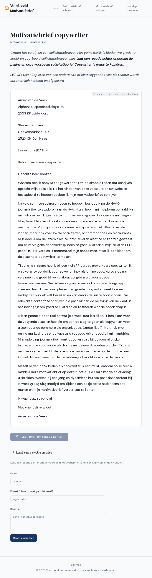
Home (54, 8)
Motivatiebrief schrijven (104, 8)
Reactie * (16, 509)
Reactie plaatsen (23, 538)
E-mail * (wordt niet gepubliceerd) (31, 491)
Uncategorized (38, 42)
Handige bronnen (133, 8)
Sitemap (76, 564)
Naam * (14, 473)
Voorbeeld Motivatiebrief (22, 8)
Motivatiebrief (18, 42)
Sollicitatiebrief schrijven (71, 8)
